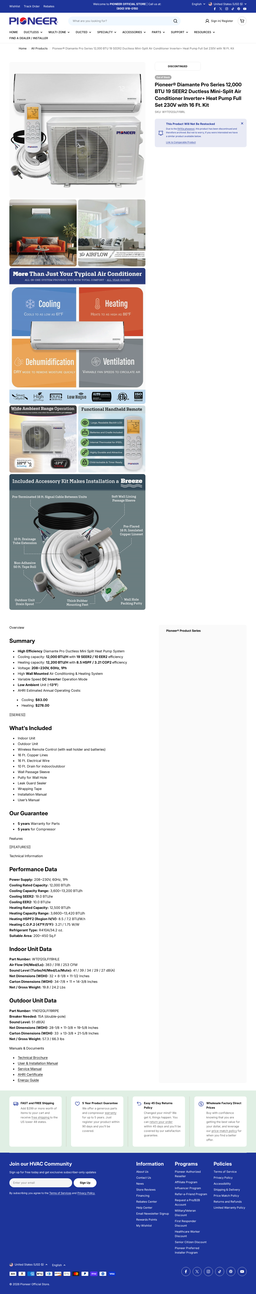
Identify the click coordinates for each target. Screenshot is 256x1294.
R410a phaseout (186, 129)
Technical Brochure (33, 1058)
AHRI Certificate (30, 1074)
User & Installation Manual (38, 1063)
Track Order (32, 6)
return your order (161, 1122)
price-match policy (224, 1131)
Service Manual (30, 1069)
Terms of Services (60, 1193)
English (197, 4)
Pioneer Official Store (34, 1284)
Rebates (48, 6)
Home (23, 48)
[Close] (242, 123)
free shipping (40, 1117)
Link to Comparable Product (181, 142)
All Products (39, 48)
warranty (110, 1113)
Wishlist (14, 6)
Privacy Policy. (86, 1193)
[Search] (175, 21)
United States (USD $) (228, 4)
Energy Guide (28, 1080)
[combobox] (124, 20)
